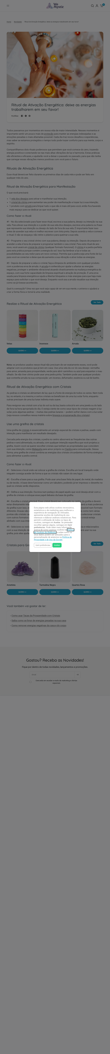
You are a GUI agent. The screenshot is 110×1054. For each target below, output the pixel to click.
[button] (43, 545)
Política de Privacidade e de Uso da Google (53, 538)
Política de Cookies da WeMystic (54, 531)
